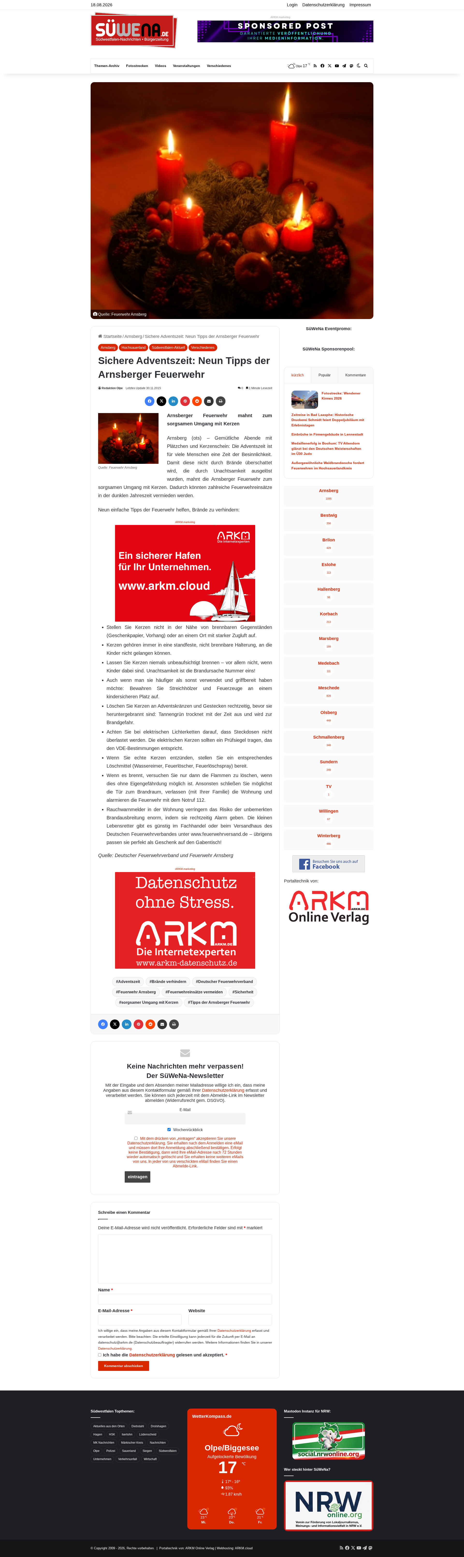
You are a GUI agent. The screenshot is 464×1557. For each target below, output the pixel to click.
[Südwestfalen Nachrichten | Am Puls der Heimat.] (134, 30)
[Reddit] (197, 401)
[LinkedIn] (173, 401)
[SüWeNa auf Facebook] (328, 870)
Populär (325, 375)
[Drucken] (220, 401)
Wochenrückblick (187, 1130)
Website (196, 1310)
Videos (160, 66)
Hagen (97, 1434)
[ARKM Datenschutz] (185, 920)
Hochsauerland (133, 347)
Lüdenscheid (147, 1434)
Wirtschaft (150, 1459)
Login (292, 4)
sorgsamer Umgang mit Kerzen (149, 1002)
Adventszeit (129, 982)
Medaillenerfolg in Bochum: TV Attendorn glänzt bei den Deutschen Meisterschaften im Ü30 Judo (326, 448)
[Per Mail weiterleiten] (209, 401)
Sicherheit (244, 992)
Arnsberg (133, 336)
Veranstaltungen (186, 66)
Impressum (360, 4)
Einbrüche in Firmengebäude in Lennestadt (327, 434)
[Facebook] (149, 401)
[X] (161, 401)
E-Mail (185, 1109)
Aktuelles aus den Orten (109, 1426)
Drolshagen (158, 1426)
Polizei (110, 1451)
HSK (112, 1434)
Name (105, 1290)
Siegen (147, 1451)
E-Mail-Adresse (115, 1310)
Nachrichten (158, 1442)
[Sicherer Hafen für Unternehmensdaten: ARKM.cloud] (185, 573)
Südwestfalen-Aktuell (168, 347)
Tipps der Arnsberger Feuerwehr (220, 1002)
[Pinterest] (185, 401)
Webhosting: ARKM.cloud (235, 1548)
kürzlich (297, 375)
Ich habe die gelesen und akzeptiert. (165, 1355)
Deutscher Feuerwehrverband (225, 982)
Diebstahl (137, 1426)
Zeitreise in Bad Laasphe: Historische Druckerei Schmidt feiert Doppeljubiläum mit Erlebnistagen (327, 420)
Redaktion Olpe (112, 388)
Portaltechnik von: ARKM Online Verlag (186, 1548)
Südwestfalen (168, 1451)
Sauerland (129, 1451)
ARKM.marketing (280, 17)
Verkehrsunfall (127, 1459)
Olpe (96, 1451)
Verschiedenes (219, 66)
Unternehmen (102, 1459)
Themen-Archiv (106, 66)
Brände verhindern (169, 982)
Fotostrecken (137, 66)
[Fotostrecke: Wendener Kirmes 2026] (304, 400)
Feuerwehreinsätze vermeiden (195, 992)
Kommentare (355, 375)
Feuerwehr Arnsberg (137, 992)
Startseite (112, 336)
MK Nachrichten (103, 1442)
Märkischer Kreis (132, 1442)
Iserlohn (127, 1434)
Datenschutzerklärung (323, 4)
